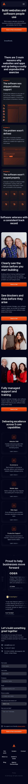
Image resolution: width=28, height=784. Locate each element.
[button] (23, 4)
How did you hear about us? (9, 700)
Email (2, 685)
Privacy (14, 773)
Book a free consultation (14, 30)
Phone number (5, 693)
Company (3, 678)
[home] (4, 4)
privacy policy (21, 726)
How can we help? (6, 708)
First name (4, 663)
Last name (4, 670)
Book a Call (14, 284)
